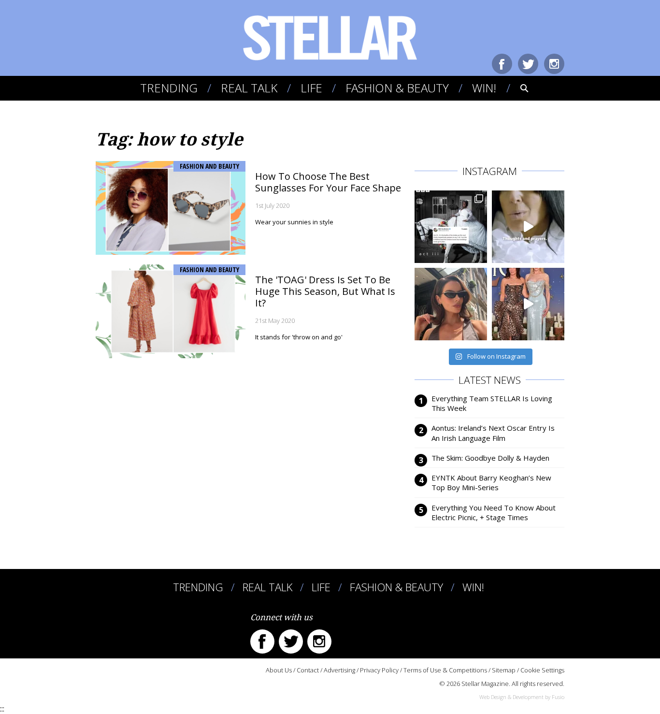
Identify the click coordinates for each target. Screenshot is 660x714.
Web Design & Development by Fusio (521, 696)
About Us (279, 670)
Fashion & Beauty (397, 88)
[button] (518, 88)
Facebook (502, 64)
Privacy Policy (379, 670)
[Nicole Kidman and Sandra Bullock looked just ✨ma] (528, 304)
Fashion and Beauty (209, 166)
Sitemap (504, 670)
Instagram (554, 64)
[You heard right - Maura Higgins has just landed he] (451, 304)
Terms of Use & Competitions (445, 670)
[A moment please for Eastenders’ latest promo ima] (451, 226)
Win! (484, 88)
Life (311, 88)
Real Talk (249, 88)
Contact (308, 670)
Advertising (339, 670)
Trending (169, 88)
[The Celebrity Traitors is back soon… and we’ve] (528, 226)
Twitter (528, 64)
